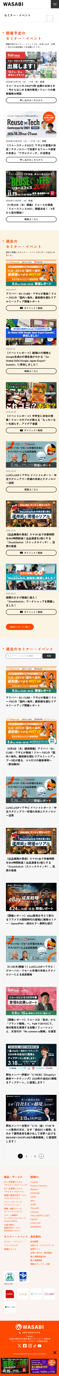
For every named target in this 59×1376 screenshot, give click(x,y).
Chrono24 (34, 1208)
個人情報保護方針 (38, 1256)
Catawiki (34, 1181)
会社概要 (34, 1241)
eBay (32, 1200)
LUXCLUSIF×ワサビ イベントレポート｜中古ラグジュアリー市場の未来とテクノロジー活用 (31, 479)
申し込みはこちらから (31, 100)
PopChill (33, 1219)
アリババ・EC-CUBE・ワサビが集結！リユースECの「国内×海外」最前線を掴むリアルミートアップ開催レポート (31, 297)
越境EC (34, 1177)
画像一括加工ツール (13, 1210)
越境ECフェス (10, 1249)
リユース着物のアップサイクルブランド (15, 1218)
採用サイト (35, 1249)
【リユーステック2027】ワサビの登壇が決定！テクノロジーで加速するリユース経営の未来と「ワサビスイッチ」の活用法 (31, 149)
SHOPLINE (35, 1193)
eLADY (33, 1204)
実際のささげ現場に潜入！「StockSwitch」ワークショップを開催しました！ (30, 601)
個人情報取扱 (36, 1260)
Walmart (34, 1189)
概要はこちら (31, 219)
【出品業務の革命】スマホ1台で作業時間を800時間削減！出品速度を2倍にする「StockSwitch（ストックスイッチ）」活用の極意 (30, 540)
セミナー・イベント (13, 1241)
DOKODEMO (35, 1226)
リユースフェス (11, 1245)
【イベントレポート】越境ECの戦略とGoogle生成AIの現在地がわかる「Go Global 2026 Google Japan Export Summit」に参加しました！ (28, 358)
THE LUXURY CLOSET (40, 1215)
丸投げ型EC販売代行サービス (12, 1227)
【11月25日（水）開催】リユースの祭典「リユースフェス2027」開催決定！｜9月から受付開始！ (30, 208)
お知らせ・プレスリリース (42, 1245)
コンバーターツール (13, 1203)
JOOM (33, 1196)
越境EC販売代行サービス (15, 1196)
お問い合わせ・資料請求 (41, 1252)
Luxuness (34, 1211)
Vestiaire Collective (38, 1185)
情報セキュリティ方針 (40, 1263)
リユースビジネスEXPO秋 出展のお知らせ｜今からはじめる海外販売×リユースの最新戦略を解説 (30, 89)
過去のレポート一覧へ (20, 626)
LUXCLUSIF (35, 1223)
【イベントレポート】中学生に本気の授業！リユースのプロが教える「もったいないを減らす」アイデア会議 (31, 420)
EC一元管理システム (15, 1183)
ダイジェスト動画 (33, 308)
